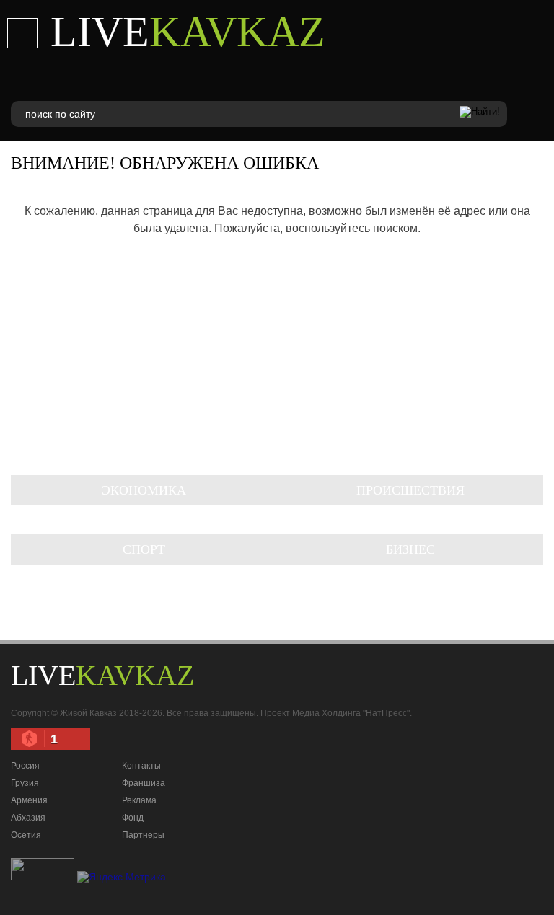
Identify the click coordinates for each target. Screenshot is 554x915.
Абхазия (28, 818)
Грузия (25, 783)
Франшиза (143, 783)
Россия (25, 766)
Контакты (141, 766)
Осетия (26, 835)
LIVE (187, 32)
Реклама (139, 800)
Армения (29, 800)
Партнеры (143, 835)
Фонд (133, 818)
